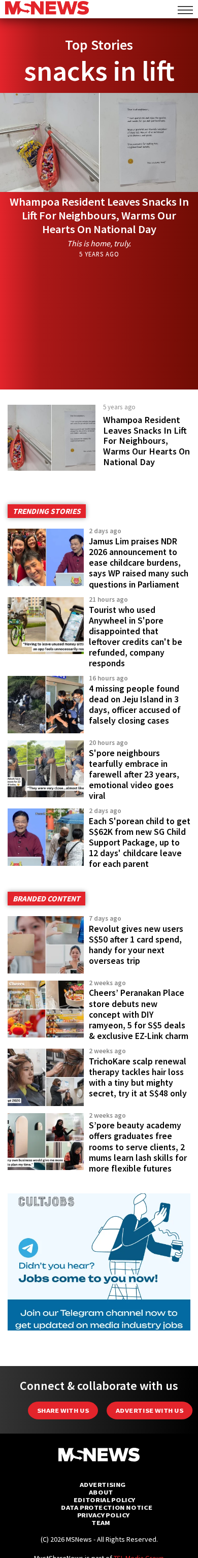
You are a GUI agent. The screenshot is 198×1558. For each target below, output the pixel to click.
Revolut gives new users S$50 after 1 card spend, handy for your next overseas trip (136, 944)
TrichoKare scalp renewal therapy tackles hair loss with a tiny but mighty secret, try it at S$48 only (138, 1077)
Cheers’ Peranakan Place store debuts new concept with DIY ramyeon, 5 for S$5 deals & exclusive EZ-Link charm (138, 1014)
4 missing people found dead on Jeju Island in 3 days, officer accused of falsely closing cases (135, 704)
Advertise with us (149, 1410)
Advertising (103, 1484)
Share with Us (63, 1410)
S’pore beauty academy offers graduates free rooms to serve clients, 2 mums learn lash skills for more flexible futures (138, 1147)
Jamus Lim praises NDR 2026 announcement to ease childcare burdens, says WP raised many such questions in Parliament (138, 563)
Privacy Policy (103, 1515)
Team (100, 1523)
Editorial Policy (104, 1500)
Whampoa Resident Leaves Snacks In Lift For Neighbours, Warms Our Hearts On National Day (99, 215)
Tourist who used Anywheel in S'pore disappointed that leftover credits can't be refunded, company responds (135, 636)
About (101, 1492)
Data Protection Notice (106, 1507)
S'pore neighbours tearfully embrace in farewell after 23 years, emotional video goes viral (134, 775)
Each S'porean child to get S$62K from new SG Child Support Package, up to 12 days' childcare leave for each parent (139, 843)
